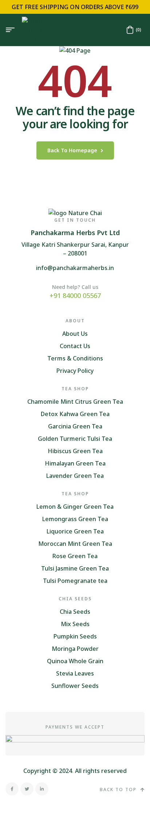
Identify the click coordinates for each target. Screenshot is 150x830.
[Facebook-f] (12, 788)
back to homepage (72, 150)
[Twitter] (26, 788)
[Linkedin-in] (41, 788)
